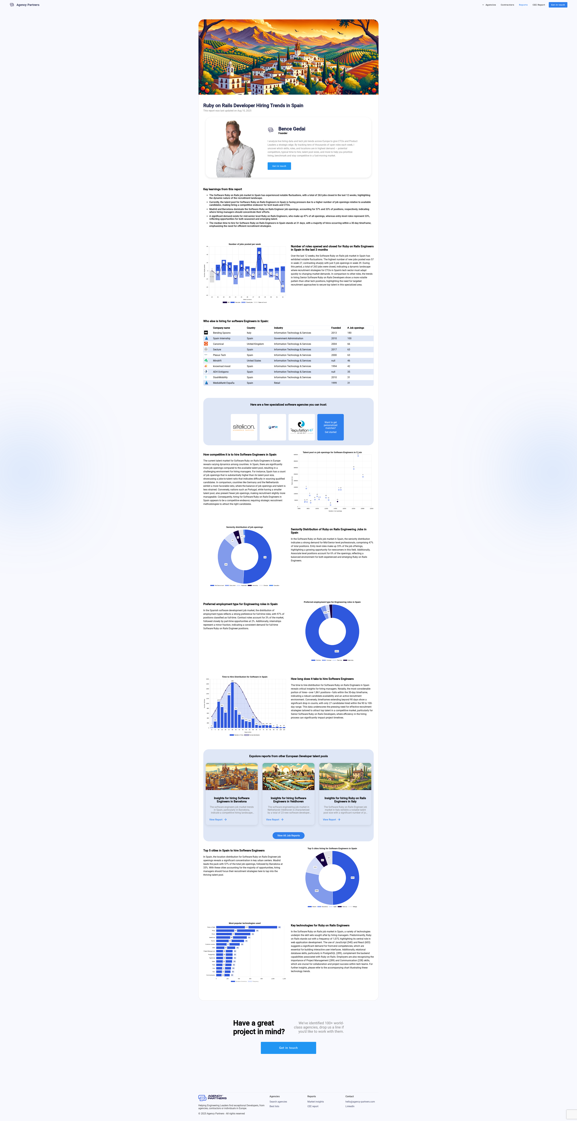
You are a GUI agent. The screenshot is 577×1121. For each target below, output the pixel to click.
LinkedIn (349, 1106)
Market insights (315, 1101)
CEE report (312, 1106)
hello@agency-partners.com (360, 1101)
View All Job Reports (288, 835)
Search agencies (278, 1101)
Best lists (274, 1106)
